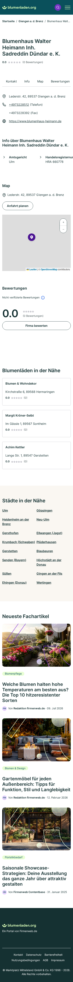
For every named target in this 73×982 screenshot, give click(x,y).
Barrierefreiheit (54, 954)
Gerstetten (10, 551)
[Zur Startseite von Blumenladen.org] (19, 7)
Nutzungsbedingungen (26, 960)
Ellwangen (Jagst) (49, 533)
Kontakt (18, 954)
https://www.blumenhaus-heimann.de (35, 121)
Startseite (8, 21)
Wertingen (43, 582)
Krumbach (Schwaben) (18, 542)
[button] (58, 7)
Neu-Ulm (42, 519)
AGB (45, 960)
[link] (36, 391)
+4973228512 (19, 104)
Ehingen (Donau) (14, 582)
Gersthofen (10, 533)
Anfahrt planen (17, 206)
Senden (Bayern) (14, 560)
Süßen (6, 573)
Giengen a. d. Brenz (31, 21)
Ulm (5, 510)
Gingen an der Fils (49, 573)
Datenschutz (34, 954)
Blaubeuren (44, 551)
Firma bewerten (36, 326)
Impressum (58, 960)
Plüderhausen (46, 542)
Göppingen (44, 510)
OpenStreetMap (49, 269)
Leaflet (33, 269)
